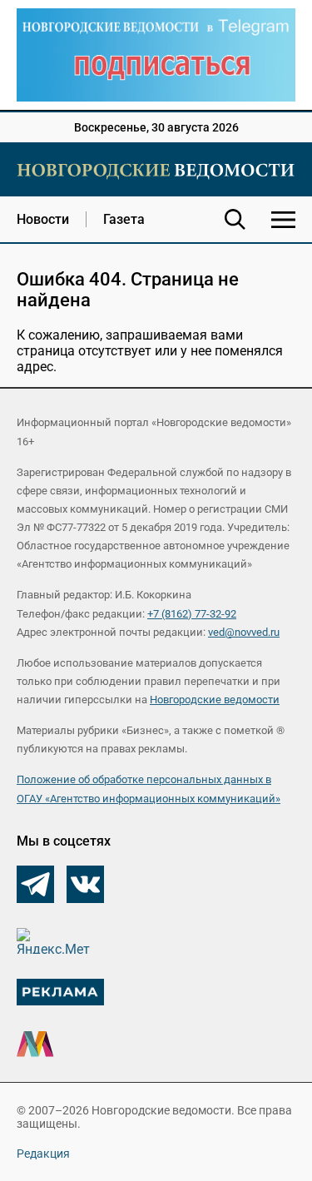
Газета (124, 219)
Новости (43, 219)
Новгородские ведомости (215, 699)
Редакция (43, 1153)
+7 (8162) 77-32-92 (191, 614)
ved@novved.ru (244, 632)
